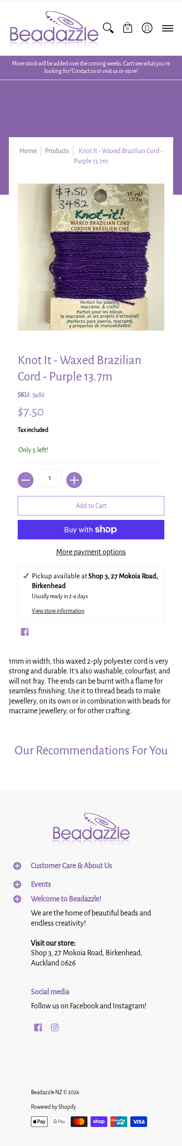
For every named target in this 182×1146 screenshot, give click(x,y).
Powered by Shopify (53, 1107)
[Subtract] (26, 480)
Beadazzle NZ (46, 1092)
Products (57, 150)
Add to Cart (91, 505)
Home (28, 150)
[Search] (108, 27)
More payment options (91, 552)
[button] (127, 27)
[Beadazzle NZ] (54, 27)
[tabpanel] (91, 684)
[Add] (74, 480)
